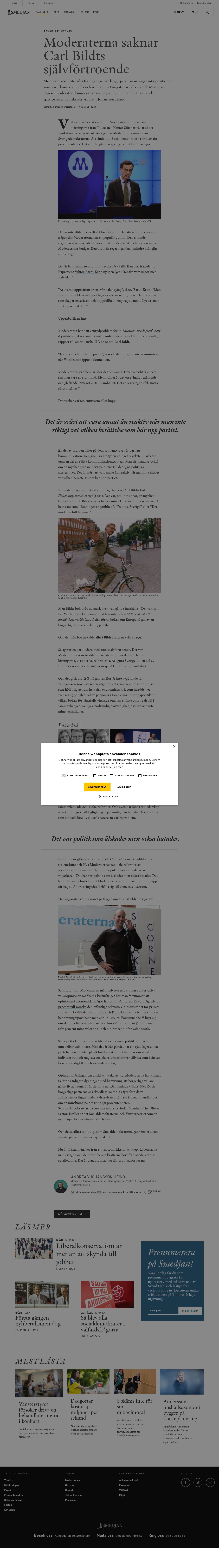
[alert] (109, 774)
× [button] (174, 746)
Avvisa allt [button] (124, 787)
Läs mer (118, 767)
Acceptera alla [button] (97, 787)
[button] (109, 796)
